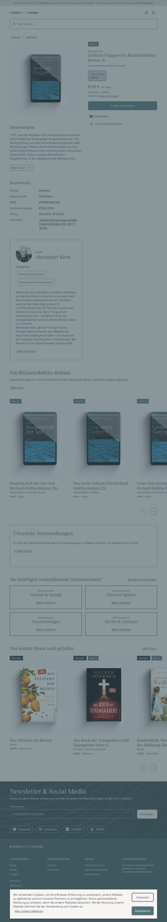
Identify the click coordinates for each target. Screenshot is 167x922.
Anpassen (142, 897)
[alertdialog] (83, 904)
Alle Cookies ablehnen (29, 911)
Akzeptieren (143, 911)
